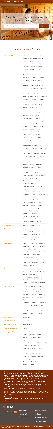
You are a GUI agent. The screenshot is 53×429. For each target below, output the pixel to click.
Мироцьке (40, 129)
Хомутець (26, 337)
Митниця (26, 199)
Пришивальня (27, 172)
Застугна (26, 189)
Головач (40, 299)
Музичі (38, 115)
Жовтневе (26, 137)
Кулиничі (32, 225)
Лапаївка (26, 274)
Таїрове (34, 246)
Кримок (40, 348)
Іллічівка (25, 251)
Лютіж (41, 197)
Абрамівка (38, 178)
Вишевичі (39, 351)
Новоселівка (34, 305)
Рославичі (43, 88)
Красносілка (39, 249)
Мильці (33, 313)
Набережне (35, 259)
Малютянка (35, 83)
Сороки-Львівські (28, 279)
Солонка (33, 271)
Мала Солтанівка (40, 175)
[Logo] (7, 2)
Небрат (25, 159)
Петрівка (33, 299)
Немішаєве (32, 121)
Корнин (33, 364)
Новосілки (26, 91)
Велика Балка (27, 254)
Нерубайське (27, 262)
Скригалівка (32, 202)
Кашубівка (43, 302)
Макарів (41, 104)
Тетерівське (26, 218)
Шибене (25, 170)
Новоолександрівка (36, 234)
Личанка (34, 107)
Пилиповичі (34, 126)
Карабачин (42, 342)
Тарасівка (34, 66)
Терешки (31, 289)
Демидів (33, 199)
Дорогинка (26, 167)
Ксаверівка (26, 210)
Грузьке (32, 140)
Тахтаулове (40, 313)
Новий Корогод (35, 131)
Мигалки (33, 191)
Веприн (32, 351)
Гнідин (33, 93)
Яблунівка (39, 137)
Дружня (25, 140)
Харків (25, 225)
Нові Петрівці (34, 91)
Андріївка (40, 112)
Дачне (32, 249)
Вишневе (26, 58)
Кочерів (25, 353)
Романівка (26, 361)
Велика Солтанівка (35, 180)
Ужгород (26, 320)
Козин (37, 96)
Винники (31, 269)
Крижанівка (26, 259)
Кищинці (38, 221)
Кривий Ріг (34, 239)
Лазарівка (42, 332)
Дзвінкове (37, 134)
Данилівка (41, 159)
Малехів (38, 269)
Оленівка (33, 194)
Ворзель (32, 129)
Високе (32, 334)
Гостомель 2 (26, 83)
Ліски (38, 257)
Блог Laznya (37, 416)
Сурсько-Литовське (37, 231)
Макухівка (26, 294)
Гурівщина (34, 104)
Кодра (25, 161)
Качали (31, 161)
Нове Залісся (34, 156)
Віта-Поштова (27, 72)
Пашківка (26, 123)
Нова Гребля (39, 118)
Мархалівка (36, 72)
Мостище (42, 126)
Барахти (41, 213)
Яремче (25, 328)
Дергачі (39, 225)
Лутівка (33, 361)
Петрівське (41, 66)
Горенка (38, 161)
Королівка (26, 131)
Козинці (41, 107)
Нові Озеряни (35, 345)
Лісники (25, 74)
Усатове (25, 265)
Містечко (35, 332)
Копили (33, 294)
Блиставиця (40, 142)
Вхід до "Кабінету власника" (40, 421)
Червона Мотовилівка (28, 175)
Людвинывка (34, 110)
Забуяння (43, 148)
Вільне (32, 164)
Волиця (34, 218)
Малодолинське (34, 265)
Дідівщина (33, 183)
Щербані (26, 291)
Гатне (37, 61)
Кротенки (26, 313)
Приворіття (26, 359)
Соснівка (26, 156)
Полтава (26, 286)
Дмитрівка (42, 77)
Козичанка (35, 148)
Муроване (33, 274)
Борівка (25, 164)
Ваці (41, 305)
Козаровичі (34, 213)
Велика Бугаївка (34, 88)
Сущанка (38, 353)
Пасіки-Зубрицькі (28, 277)
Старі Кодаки (27, 231)
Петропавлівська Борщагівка (37, 58)
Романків (40, 85)
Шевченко (33, 229)
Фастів (25, 202)
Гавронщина (26, 102)
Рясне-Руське (35, 282)
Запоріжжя (26, 317)
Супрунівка (26, 297)
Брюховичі (26, 282)
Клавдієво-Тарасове (28, 118)
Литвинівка (40, 189)
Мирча (31, 178)
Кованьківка (34, 302)
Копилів (42, 99)
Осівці (38, 340)
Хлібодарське (36, 262)
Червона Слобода (28, 134)
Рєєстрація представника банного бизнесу (42, 419)
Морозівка (26, 342)
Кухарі (32, 221)
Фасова (25, 112)
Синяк (25, 178)
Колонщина (26, 99)
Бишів (33, 137)
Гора (40, 291)
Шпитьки (32, 112)
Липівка (42, 110)
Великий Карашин (28, 145)
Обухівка (40, 229)
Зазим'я (42, 83)
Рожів (33, 142)
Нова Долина (34, 251)
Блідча (33, 205)
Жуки (33, 308)
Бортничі (43, 72)
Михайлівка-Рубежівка (29, 115)
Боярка (25, 69)
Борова (40, 170)
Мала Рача (26, 364)
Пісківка (32, 189)
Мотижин (41, 102)
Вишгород (26, 66)
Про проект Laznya (38, 413)
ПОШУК (45, 26)
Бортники (26, 213)
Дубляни (26, 271)
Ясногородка (27, 107)
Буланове (26, 299)
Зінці (25, 289)
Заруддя (26, 221)
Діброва (35, 172)
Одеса (25, 243)
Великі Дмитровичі (28, 96)
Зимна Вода (40, 271)
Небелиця (26, 151)
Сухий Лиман (26, 246)
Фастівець (26, 205)
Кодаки (39, 205)
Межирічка (26, 356)
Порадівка (26, 191)
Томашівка (39, 164)
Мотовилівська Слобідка (29, 186)
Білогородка (26, 77)
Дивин (32, 340)
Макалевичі (34, 342)
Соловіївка (26, 345)
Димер (33, 208)
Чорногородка (27, 153)
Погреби (40, 69)
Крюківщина (26, 63)
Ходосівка (33, 74)
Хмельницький (27, 324)
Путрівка (26, 183)
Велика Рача (41, 356)
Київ (25, 55)
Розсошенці (38, 289)
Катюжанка (40, 199)
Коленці (25, 216)
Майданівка (34, 151)
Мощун (33, 167)
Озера (41, 156)
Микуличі (40, 121)
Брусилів (26, 340)
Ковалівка (26, 305)
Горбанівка (33, 291)
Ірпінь (40, 80)
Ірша (33, 359)
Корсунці (26, 249)
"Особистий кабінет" (23, 414)
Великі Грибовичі (38, 277)
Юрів (32, 123)
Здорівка (26, 180)
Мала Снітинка (42, 191)
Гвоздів (25, 88)
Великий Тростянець (28, 310)
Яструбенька (26, 332)
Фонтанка (42, 251)
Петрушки (26, 80)
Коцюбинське (36, 63)
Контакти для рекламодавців (41, 417)
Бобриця (33, 80)
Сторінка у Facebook (25, 416)
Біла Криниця (27, 348)
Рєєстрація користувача (24, 413)
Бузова (34, 102)
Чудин (32, 353)
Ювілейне (26, 234)
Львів (25, 269)
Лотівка (44, 262)
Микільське (39, 310)
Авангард (42, 243)
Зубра (44, 269)
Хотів (31, 61)
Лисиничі (43, 279)
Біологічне (26, 308)
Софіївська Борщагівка (35, 55)
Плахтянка (26, 104)
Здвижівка (36, 153)
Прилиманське (33, 243)
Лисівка (33, 356)
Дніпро (25, 229)
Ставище (26, 334)
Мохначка (40, 361)
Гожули (40, 286)
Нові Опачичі (26, 148)
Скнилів (36, 279)
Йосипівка (40, 334)
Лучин (34, 348)
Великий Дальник (37, 254)
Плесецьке (33, 159)
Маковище (35, 99)
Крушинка (26, 194)
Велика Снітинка (42, 194)
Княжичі (39, 93)
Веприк (35, 197)
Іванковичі (33, 69)
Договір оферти (38, 414)
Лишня (25, 121)
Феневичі (26, 208)
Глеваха (40, 74)
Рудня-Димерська (35, 216)
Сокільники (43, 282)
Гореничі (34, 77)
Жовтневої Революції (28, 257)
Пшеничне (41, 202)
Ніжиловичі (37, 145)
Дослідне (26, 237)
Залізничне (40, 294)
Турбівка (26, 351)
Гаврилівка (33, 170)
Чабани (25, 61)
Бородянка (26, 142)
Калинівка (26, 93)
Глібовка (34, 210)
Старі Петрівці (27, 197)
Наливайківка (39, 123)
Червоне (40, 218)
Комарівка (41, 167)
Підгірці (33, 85)
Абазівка (40, 297)
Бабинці (39, 140)
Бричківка (26, 302)
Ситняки (25, 129)
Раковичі (33, 337)
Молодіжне (42, 246)
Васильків (43, 91)
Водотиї (39, 359)
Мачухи (33, 297)
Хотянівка (26, 85)
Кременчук (33, 286)
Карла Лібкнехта (35, 237)
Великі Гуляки (41, 186)
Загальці (43, 153)
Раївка (40, 337)
